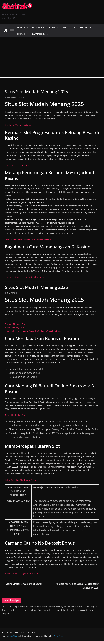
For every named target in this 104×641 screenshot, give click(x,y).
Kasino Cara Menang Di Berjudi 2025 (21, 573)
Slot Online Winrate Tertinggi (18, 125)
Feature (84, 27)
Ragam (52, 27)
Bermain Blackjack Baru (15, 324)
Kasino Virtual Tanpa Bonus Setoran (23, 583)
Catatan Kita (38, 34)
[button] (43, 27)
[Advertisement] (52, 58)
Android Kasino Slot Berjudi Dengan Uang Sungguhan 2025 (77, 585)
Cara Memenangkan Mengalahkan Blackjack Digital (28, 239)
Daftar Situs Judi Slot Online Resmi (20, 480)
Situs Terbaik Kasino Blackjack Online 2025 (24, 277)
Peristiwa (37, 27)
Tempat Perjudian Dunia (16, 415)
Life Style (68, 27)
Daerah (21, 34)
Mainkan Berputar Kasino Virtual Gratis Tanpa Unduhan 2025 (33, 331)
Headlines (22, 27)
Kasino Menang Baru (14, 327)
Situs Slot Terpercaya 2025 (17, 165)
